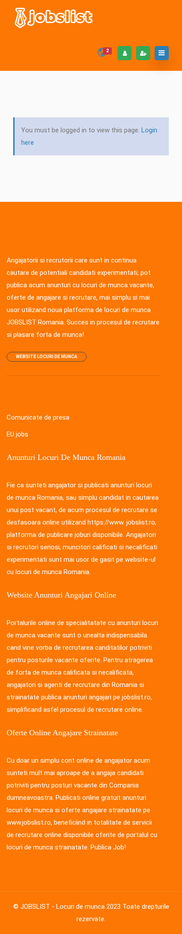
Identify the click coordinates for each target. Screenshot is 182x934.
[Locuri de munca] (54, 17)
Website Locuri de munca (46, 356)
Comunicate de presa (38, 417)
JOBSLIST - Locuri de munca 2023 (70, 907)
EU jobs (17, 434)
